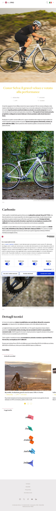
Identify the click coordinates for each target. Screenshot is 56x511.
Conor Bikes (5, 350)
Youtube (32, 499)
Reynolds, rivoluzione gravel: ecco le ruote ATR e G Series (24, 392)
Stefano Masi (16, 97)
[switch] (21, 264)
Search (47, 2)
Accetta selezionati (28, 273)
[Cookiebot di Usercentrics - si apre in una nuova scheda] (48, 237)
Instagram (20, 499)
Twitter (24, 499)
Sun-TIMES (30, 506)
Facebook (28, 499)
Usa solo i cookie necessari (10, 273)
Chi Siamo (28, 483)
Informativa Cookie (28, 492)
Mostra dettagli (48, 269)
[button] (51, 165)
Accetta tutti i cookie (46, 273)
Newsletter (28, 486)
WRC (13, 123)
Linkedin (36, 499)
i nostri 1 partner (9, 244)
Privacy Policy (28, 489)
